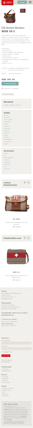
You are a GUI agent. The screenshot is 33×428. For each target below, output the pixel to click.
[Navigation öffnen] (30, 2)
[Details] (16, 209)
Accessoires (9, 151)
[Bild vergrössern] (22, 11)
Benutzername (6, 341)
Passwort (4, 346)
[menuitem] (16, 369)
